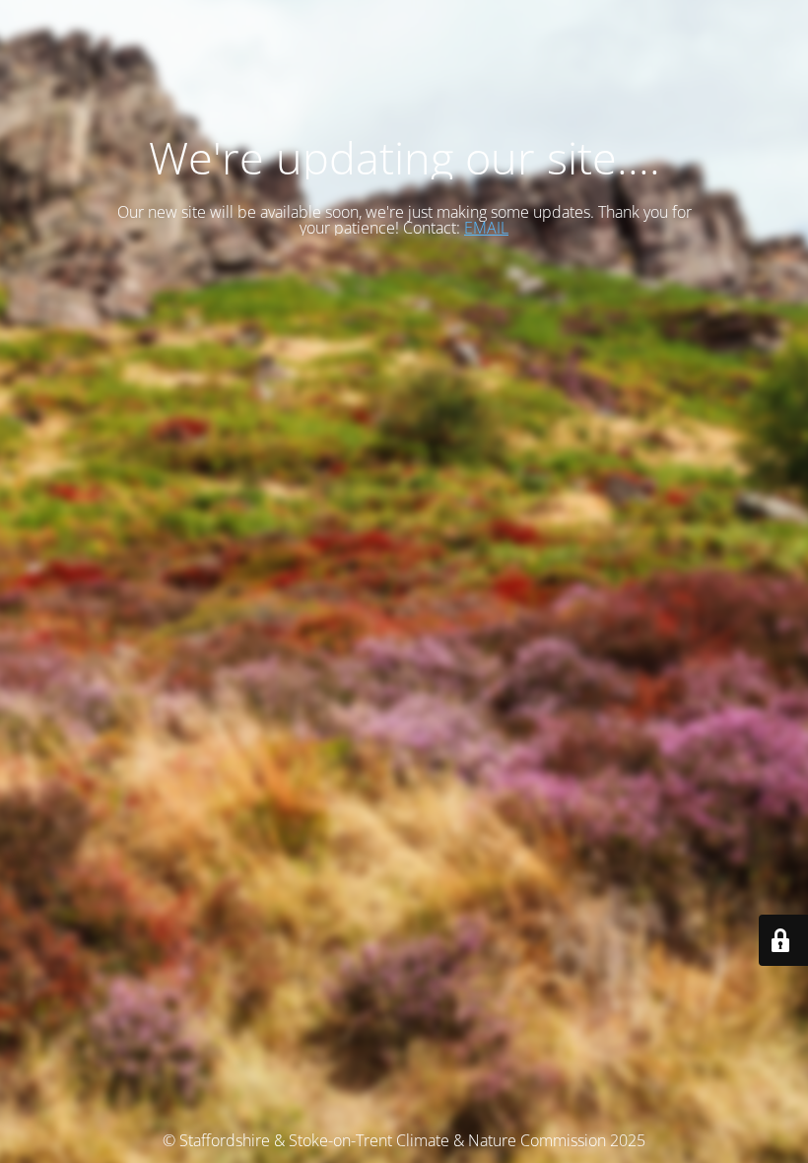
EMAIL (486, 228)
